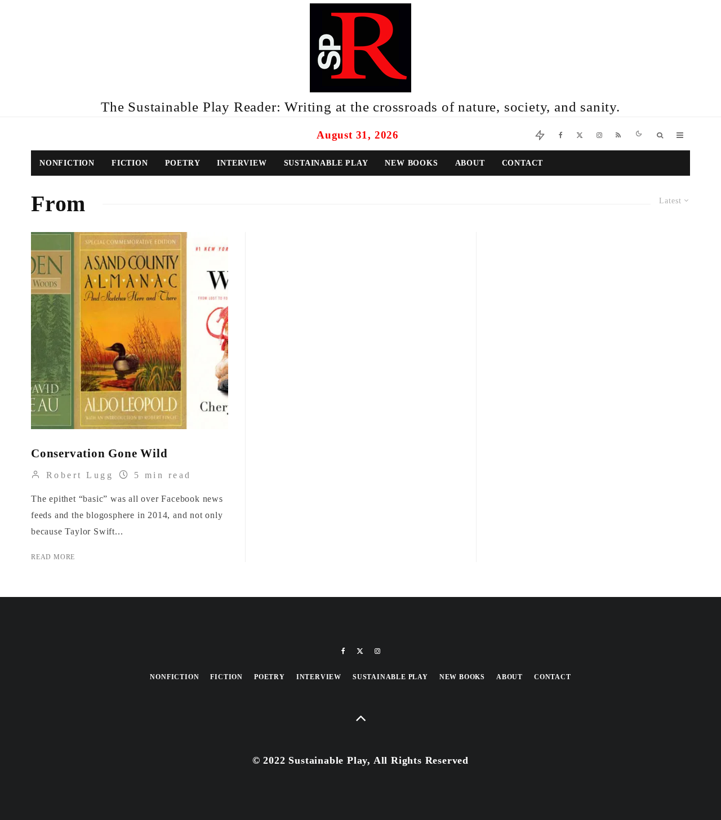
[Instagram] (599, 133)
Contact (523, 163)
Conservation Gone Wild (99, 453)
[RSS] (618, 133)
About (470, 163)
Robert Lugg (77, 475)
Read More (53, 557)
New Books (411, 163)
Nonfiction (67, 163)
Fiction (130, 163)
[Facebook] (560, 133)
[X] (579, 133)
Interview (241, 163)
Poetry (183, 163)
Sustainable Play (326, 163)
